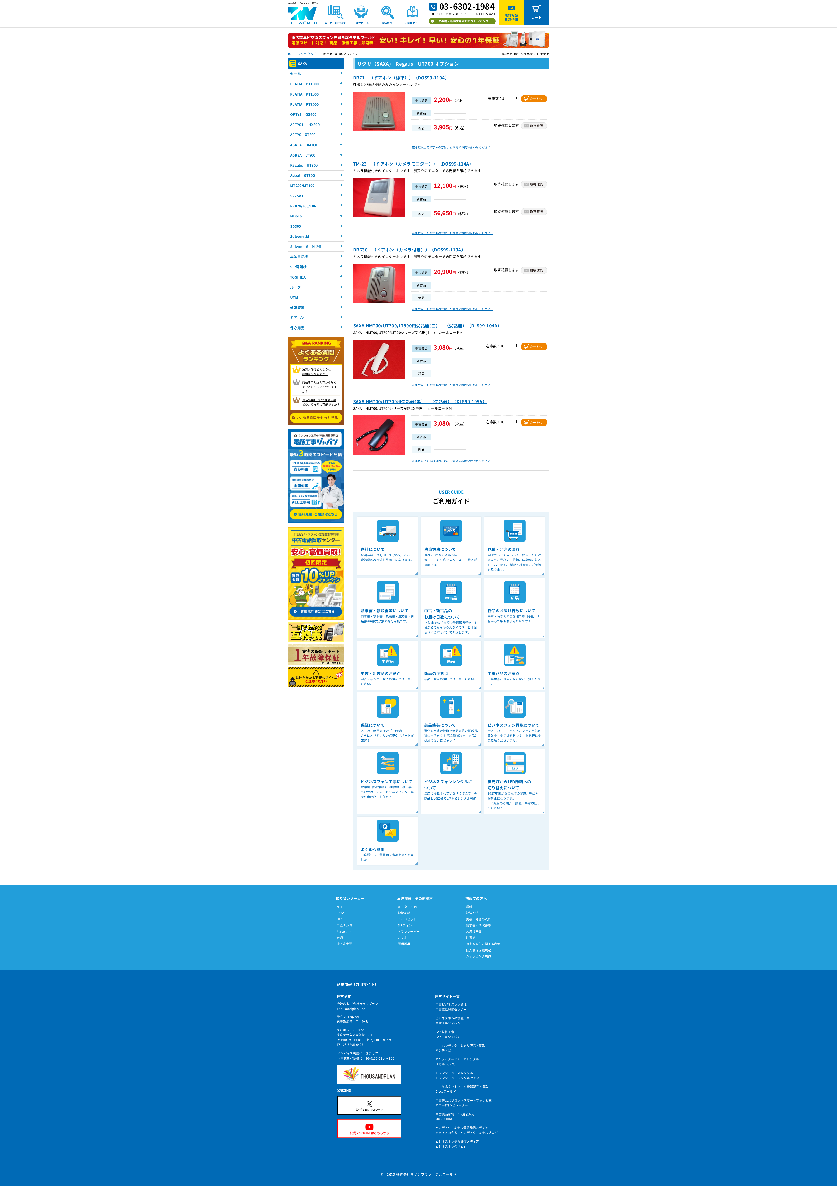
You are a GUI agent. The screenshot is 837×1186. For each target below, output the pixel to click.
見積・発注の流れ (478, 919)
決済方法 (472, 913)
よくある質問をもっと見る (316, 417)
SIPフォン (405, 925)
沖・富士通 (344, 944)
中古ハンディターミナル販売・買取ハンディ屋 (460, 1048)
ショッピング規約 (478, 956)
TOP (290, 53)
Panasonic (344, 931)
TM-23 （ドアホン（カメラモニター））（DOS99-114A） (413, 164)
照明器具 (404, 944)
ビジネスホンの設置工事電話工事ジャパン (453, 1020)
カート (537, 17)
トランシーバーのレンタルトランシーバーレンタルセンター (459, 1075)
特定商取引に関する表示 (483, 944)
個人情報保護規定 (478, 950)
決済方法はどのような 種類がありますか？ (316, 371)
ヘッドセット (407, 919)
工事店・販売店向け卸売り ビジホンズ (463, 21)
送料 (469, 906)
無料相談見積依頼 (511, 17)
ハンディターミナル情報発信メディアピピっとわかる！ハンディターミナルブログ (467, 1130)
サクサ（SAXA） (308, 53)
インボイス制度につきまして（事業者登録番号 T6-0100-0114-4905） (367, 1055)
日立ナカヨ (344, 925)
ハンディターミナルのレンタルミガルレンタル (457, 1061)
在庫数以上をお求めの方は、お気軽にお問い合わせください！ (452, 147)
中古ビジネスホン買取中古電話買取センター (451, 1006)
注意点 (470, 937)
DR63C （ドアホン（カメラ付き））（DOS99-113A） (409, 249)
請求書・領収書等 (478, 925)
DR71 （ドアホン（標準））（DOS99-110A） (401, 77)
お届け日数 (474, 931)
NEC (340, 919)
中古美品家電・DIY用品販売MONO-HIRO (455, 1116)
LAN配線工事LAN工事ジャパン (448, 1034)
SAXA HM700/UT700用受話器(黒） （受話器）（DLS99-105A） (420, 401)
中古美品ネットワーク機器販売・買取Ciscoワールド (462, 1089)
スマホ (402, 937)
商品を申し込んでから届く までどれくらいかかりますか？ (319, 386)
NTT (339, 906)
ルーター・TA (407, 906)
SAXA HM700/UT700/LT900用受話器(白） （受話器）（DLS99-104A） (427, 325)
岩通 (340, 937)
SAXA (340, 913)
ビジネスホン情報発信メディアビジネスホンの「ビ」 (457, 1143)
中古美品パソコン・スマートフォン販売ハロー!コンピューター (464, 1102)
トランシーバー (409, 931)
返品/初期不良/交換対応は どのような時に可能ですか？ (321, 402)
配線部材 (404, 913)
